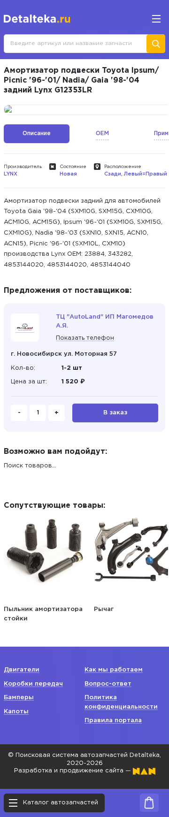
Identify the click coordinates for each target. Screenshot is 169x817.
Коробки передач (33, 684)
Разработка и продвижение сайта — (73, 770)
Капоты (16, 711)
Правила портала (113, 720)
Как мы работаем (113, 669)
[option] (46, 567)
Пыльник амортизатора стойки (43, 614)
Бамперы (19, 697)
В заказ (115, 412)
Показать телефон (85, 338)
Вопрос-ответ (107, 684)
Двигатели (21, 669)
